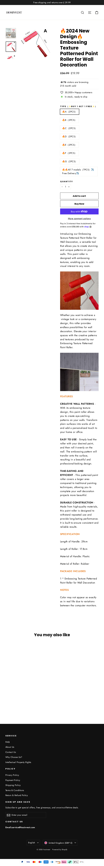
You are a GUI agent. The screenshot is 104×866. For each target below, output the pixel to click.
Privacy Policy (12, 775)
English (31, 842)
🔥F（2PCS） (69, 153)
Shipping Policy (13, 785)
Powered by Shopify (59, 849)
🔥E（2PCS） (69, 144)
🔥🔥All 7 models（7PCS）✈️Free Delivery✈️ (78, 171)
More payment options (79, 218)
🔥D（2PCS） (69, 136)
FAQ (7, 742)
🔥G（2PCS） (69, 161)
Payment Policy (12, 780)
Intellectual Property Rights (18, 762)
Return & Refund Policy (16, 795)
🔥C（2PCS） (69, 128)
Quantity (66, 182)
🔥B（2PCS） (69, 120)
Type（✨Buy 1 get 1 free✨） (78, 106)
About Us (9, 747)
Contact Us (10, 752)
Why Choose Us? (13, 757)
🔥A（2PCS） (69, 111)
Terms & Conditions (14, 790)
